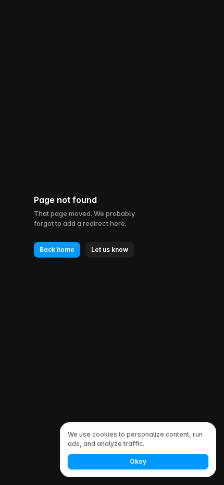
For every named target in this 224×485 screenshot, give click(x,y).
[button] (57, 250)
